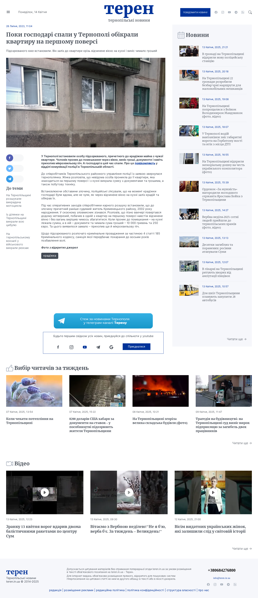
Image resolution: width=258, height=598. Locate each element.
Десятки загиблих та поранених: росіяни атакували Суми (217, 248)
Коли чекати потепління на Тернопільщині (29, 421)
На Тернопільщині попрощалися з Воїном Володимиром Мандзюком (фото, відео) (222, 111)
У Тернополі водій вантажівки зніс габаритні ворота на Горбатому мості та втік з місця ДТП (222, 139)
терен (17, 571)
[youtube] (229, 12)
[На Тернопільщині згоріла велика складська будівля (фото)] (161, 391)
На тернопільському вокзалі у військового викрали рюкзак (18, 241)
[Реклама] (103, 320)
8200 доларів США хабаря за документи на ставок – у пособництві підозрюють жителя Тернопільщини (91, 425)
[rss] (242, 12)
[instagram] (222, 12)
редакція (55, 590)
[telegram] (236, 12)
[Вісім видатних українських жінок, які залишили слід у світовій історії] (213, 492)
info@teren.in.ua (221, 578)
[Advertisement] (20, 305)
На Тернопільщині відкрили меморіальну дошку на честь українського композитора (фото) (223, 167)
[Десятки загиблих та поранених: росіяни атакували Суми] (189, 244)
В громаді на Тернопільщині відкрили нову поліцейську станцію (223, 57)
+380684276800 (222, 570)
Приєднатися (136, 346)
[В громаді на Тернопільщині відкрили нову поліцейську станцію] (189, 54)
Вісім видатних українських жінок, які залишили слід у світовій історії (210, 529)
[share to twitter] (15, 168)
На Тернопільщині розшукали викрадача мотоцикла (18, 200)
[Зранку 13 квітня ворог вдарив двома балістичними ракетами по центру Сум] (44, 492)
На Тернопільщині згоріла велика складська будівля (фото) (160, 421)
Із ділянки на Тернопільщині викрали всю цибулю (16, 220)
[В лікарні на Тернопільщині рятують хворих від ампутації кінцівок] (189, 269)
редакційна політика (110, 590)
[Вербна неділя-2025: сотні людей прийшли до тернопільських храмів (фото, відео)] (189, 219)
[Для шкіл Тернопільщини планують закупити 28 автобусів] (189, 293)
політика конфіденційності (145, 590)
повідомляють (145, 163)
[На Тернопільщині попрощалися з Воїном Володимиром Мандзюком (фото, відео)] (189, 108)
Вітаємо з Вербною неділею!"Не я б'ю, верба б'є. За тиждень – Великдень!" (128, 529)
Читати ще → (237, 339)
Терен (129, 8)
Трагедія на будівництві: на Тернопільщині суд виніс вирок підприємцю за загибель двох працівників (223, 425)
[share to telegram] (15, 178)
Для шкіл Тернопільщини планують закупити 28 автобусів (221, 296)
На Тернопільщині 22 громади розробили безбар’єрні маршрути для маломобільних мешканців (222, 83)
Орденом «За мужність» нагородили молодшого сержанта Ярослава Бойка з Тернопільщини (222, 194)
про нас (203, 590)
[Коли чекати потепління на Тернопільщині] (34, 391)
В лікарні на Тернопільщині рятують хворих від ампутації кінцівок (222, 272)
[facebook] (216, 12)
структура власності (181, 590)
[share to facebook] (15, 157)
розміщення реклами (78, 590)
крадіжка (49, 255)
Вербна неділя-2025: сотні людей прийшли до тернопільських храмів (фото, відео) (220, 222)
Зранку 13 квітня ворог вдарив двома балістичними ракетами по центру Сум (43, 531)
